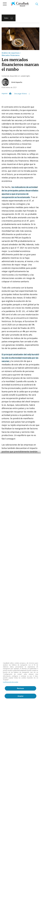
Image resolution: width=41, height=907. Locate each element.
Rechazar (20, 688)
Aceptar (20, 696)
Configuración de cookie (10, 682)
